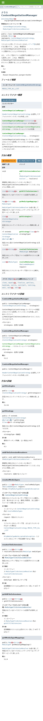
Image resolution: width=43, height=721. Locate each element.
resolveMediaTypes (26, 262)
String (12, 191)
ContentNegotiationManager (13, 110)
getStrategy (24, 232)
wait (4, 287)
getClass (30, 283)
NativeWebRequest (27, 264)
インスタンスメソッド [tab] (26, 161)
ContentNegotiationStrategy (14, 27)
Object (11, 36)
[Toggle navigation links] (3, 2)
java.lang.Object (8, 19)
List (4, 191)
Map (4, 201)
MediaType (6, 204)
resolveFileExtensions (28, 249)
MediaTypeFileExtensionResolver (16, 29)
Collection (30, 121)
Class (33, 232)
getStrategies (25, 216)
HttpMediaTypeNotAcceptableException (23, 489)
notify (13, 285)
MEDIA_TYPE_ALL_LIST (10, 89)
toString (31, 285)
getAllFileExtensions (28, 191)
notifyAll (22, 285)
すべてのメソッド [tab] (9, 161)
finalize (21, 283)
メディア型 (31, 44)
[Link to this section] (17, 80)
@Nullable (6, 239)
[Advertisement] (21, 685)
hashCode (5, 285)
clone (4, 283)
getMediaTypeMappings (28, 201)
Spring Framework (35, 2)
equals (11, 283)
